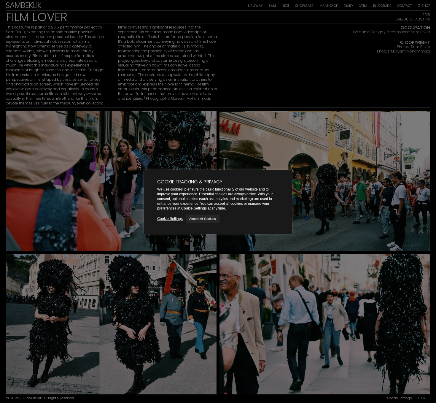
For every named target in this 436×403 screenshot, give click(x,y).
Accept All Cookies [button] (202, 218)
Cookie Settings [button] (170, 219)
